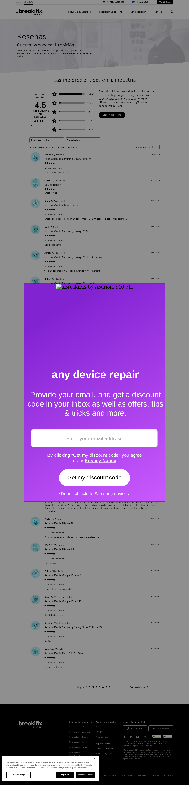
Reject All (65, 775)
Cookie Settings (18, 775)
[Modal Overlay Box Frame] (94, 392)
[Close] (95, 759)
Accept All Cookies (85, 775)
